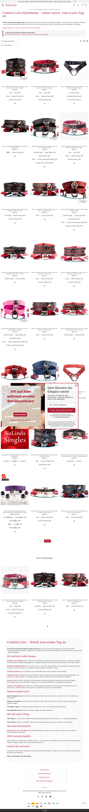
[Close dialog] (76, 385)
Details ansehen (20, 415)
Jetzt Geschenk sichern (61, 410)
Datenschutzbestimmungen (62, 417)
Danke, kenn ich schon (20, 420)
